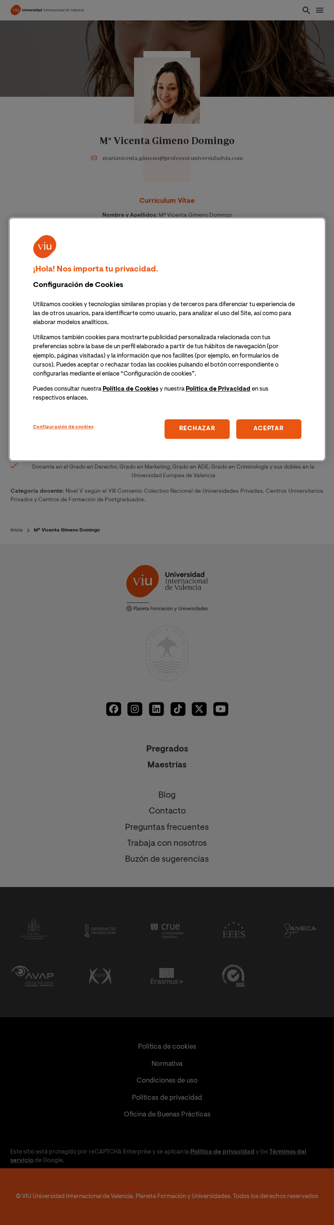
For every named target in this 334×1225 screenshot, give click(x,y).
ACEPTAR (268, 429)
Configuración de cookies (63, 427)
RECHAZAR (197, 429)
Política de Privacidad (218, 389)
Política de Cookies (130, 389)
